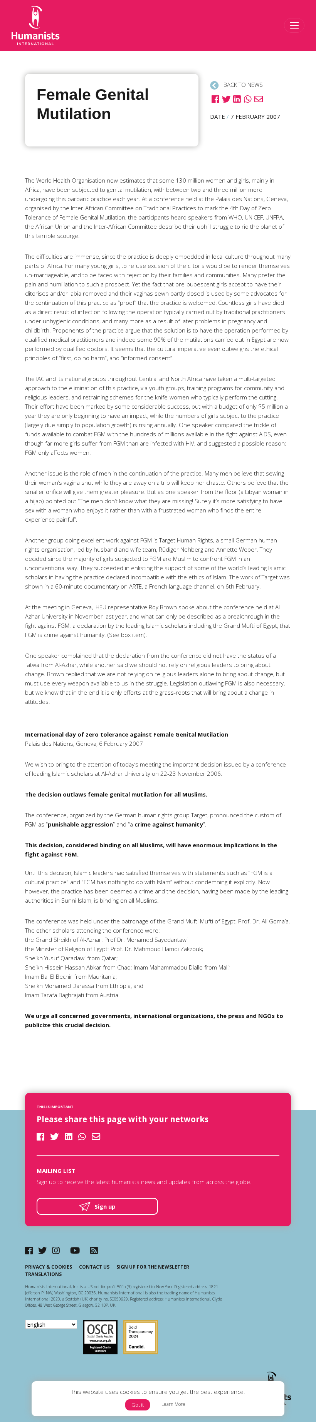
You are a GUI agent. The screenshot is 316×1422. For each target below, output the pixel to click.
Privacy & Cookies (48, 1267)
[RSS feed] (94, 1250)
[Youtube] (75, 1250)
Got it (137, 1404)
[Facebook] (29, 1250)
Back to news (242, 84)
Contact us (94, 1267)
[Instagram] (56, 1250)
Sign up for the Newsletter (152, 1267)
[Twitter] (42, 1250)
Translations (43, 1274)
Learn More (173, 1404)
